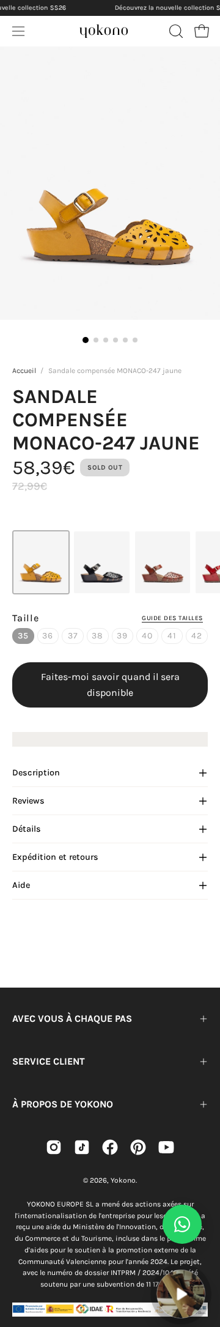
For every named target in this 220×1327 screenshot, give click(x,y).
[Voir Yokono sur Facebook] (110, 1147)
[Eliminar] (202, 1263)
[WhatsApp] (182, 1224)
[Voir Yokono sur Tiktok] (82, 1147)
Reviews (28, 801)
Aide (21, 885)
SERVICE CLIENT (48, 1061)
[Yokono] (103, 29)
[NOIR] (101, 562)
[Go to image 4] (115, 340)
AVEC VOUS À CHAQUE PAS (72, 1018)
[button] (174, 31)
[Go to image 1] (85, 340)
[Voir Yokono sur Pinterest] (138, 1147)
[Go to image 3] (105, 340)
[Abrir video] (181, 1294)
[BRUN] (162, 562)
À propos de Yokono (62, 1104)
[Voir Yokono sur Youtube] (166, 1147)
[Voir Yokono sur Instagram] (54, 1147)
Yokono (123, 1180)
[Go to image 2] (96, 340)
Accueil (24, 370)
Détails (26, 829)
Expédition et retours (55, 857)
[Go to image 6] (135, 340)
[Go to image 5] (125, 340)
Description (36, 772)
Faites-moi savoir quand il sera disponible (110, 684)
